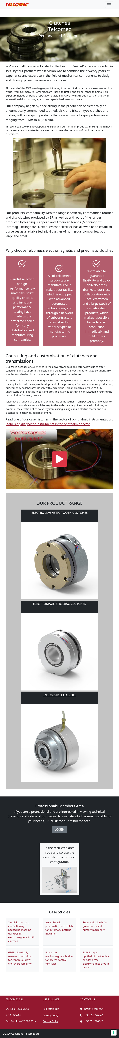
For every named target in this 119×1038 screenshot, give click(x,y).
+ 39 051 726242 (93, 1015)
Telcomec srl (31, 1033)
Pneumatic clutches (59, 695)
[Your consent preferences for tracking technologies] (114, 1033)
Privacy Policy (51, 1015)
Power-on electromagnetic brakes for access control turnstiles (59, 958)
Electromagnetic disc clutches (59, 604)
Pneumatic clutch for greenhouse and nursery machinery (95, 926)
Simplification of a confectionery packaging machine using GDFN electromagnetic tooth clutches (21, 932)
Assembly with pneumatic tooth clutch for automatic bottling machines (59, 928)
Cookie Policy (50, 1021)
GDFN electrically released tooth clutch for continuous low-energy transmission (20, 958)
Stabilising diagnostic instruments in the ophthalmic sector (48, 424)
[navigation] (109, 5)
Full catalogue (51, 1009)
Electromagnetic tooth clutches (59, 512)
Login (59, 829)
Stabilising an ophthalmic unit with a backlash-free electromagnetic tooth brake (96, 960)
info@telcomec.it (93, 1009)
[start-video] (59, 459)
